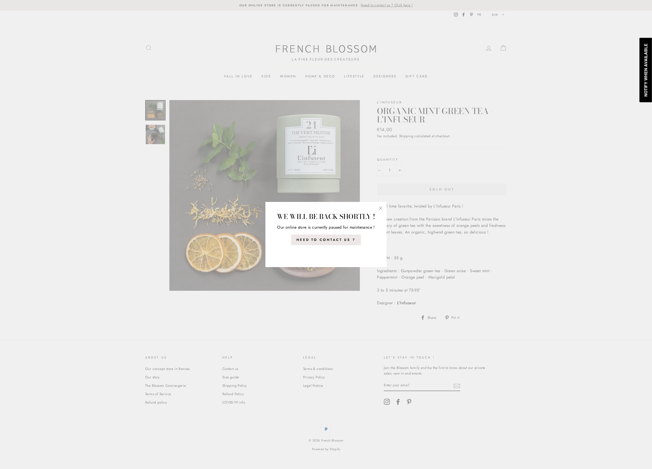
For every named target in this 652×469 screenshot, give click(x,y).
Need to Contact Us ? (326, 239)
